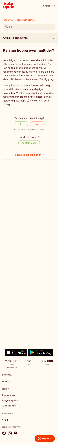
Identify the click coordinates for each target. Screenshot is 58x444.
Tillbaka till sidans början (27, 154)
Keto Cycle (8, 20)
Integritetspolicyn (10, 400)
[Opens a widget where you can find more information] (45, 439)
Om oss (6, 381)
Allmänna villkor (9, 405)
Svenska (47, 5)
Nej (37, 124)
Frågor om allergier (26, 20)
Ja (20, 124)
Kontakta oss (29, 142)
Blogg (5, 419)
